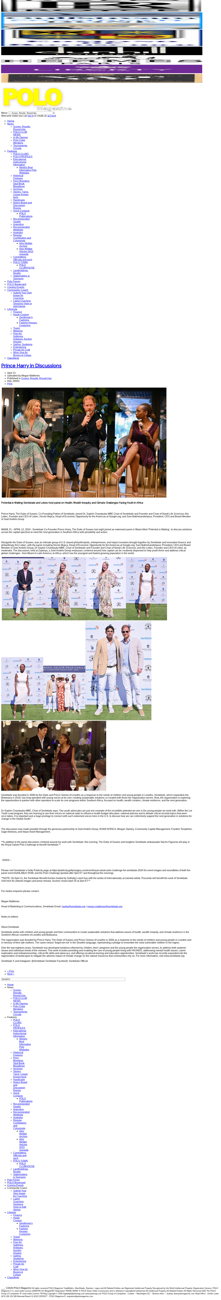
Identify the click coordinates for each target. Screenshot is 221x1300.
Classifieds (13, 358)
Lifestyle (12, 309)
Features (12, 151)
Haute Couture (21, 314)
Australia (18, 232)
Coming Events (15, 287)
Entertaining (19, 347)
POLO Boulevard (16, 284)
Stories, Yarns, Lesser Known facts (21, 195)
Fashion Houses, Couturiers (28, 324)
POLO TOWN (20, 262)
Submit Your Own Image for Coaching (22, 295)
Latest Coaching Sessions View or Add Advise (22, 304)
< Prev (10, 971)
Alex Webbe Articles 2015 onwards (26, 251)
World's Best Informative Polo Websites (28, 170)
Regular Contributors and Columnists (22, 238)
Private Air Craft (21, 350)
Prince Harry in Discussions (31, 365)
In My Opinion (20, 137)
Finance (17, 312)
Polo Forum (13, 281)
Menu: (4, 113)
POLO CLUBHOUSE (27, 266)
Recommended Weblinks (21, 228)
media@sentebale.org (73, 906)
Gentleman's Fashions (26, 318)
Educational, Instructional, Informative (20, 162)
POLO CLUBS (21, 154)
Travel (16, 328)
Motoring (18, 331)
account (52, 115)
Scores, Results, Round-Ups (22, 128)
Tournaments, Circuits (20, 147)
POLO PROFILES (22, 156)
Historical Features (18, 177)
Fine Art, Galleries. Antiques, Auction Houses (22, 337)
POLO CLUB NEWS (20, 133)
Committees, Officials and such (22, 258)
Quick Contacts (21, 211)
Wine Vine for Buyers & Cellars (22, 354)
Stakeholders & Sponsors (21, 277)
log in (31, 115)
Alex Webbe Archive (25, 244)
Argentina (18, 224)
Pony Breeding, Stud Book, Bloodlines (21, 184)
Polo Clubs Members (19, 141)
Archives (18, 189)
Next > (10, 974)
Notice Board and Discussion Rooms (22, 205)
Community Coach (17, 290)
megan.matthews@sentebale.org (104, 906)
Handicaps (19, 200)
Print (9, 383)
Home (10, 121)
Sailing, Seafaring (22, 344)
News (10, 123)
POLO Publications (25, 215)
